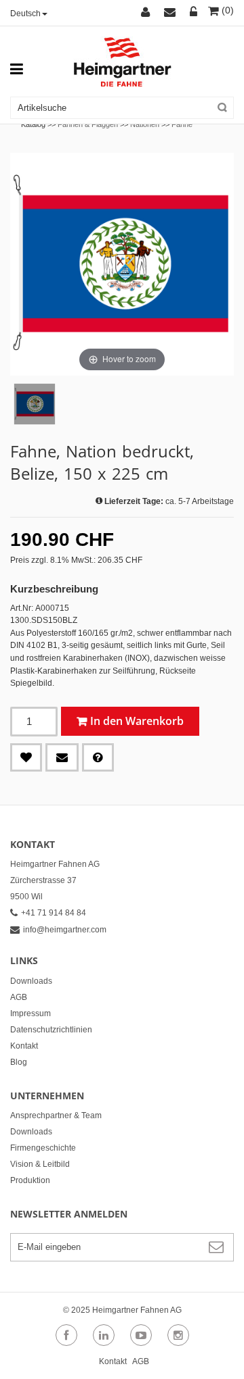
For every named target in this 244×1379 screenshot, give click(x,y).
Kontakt (24, 1046)
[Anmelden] (193, 13)
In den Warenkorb (137, 720)
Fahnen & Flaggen (88, 124)
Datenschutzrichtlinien (51, 1029)
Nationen (144, 124)
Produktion (30, 1180)
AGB (18, 997)
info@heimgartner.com (64, 929)
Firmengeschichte (43, 1148)
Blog (18, 1062)
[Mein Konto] (147, 13)
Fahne (181, 124)
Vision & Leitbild (40, 1164)
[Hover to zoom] (122, 263)
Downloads (31, 981)
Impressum (30, 1013)
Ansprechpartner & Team (56, 1115)
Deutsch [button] (25, 13)
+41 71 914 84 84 (53, 913)
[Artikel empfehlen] (62, 757)
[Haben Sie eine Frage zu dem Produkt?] (98, 757)
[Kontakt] (172, 13)
